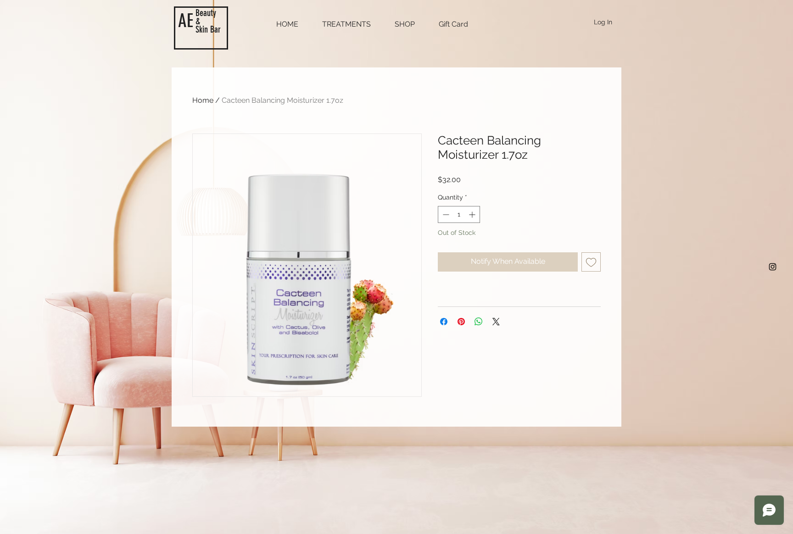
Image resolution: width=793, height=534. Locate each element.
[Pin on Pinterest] (461, 321)
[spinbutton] (459, 214)
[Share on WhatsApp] (478, 321)
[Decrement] (445, 214)
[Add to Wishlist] (591, 262)
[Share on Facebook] (443, 321)
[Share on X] (496, 321)
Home (202, 100)
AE (185, 21)
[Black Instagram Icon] (772, 267)
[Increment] (473, 214)
